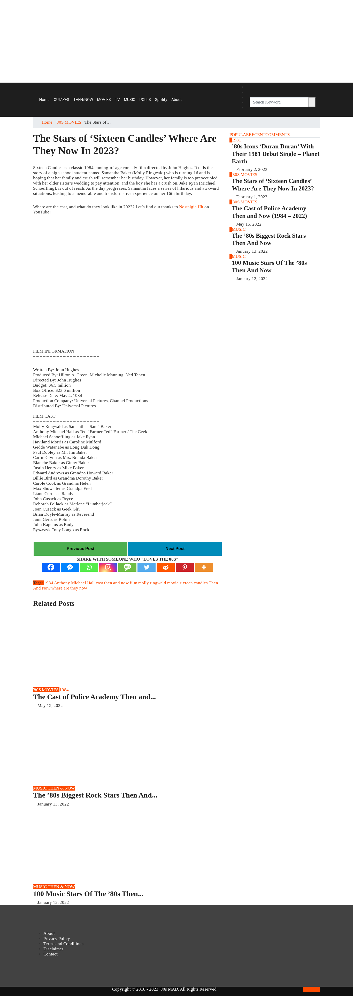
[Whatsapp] (89, 567)
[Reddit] (166, 567)
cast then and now (112, 582)
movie (173, 582)
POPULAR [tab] (239, 134)
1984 (48, 582)
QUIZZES (61, 99)
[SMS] (127, 567)
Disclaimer (53, 948)
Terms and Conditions (63, 943)
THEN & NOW (61, 788)
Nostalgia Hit (191, 206)
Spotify (161, 99)
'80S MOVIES (68, 122)
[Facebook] (247, 87)
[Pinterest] (247, 102)
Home (44, 99)
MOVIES (104, 99)
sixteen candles (194, 582)
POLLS (145, 99)
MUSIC (129, 99)
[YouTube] (247, 97)
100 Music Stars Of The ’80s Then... (88, 894)
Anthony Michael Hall (74, 582)
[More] (204, 567)
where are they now (69, 588)
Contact (50, 954)
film (133, 582)
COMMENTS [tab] (277, 134)
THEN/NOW (83, 99)
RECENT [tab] (257, 134)
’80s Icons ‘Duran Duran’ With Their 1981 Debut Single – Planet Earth (275, 154)
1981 (236, 140)
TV (117, 99)
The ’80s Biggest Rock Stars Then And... (95, 795)
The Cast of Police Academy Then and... (94, 697)
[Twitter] (247, 108)
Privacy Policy (56, 938)
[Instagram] (247, 92)
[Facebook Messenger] (70, 567)
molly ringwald (152, 582)
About (176, 99)
